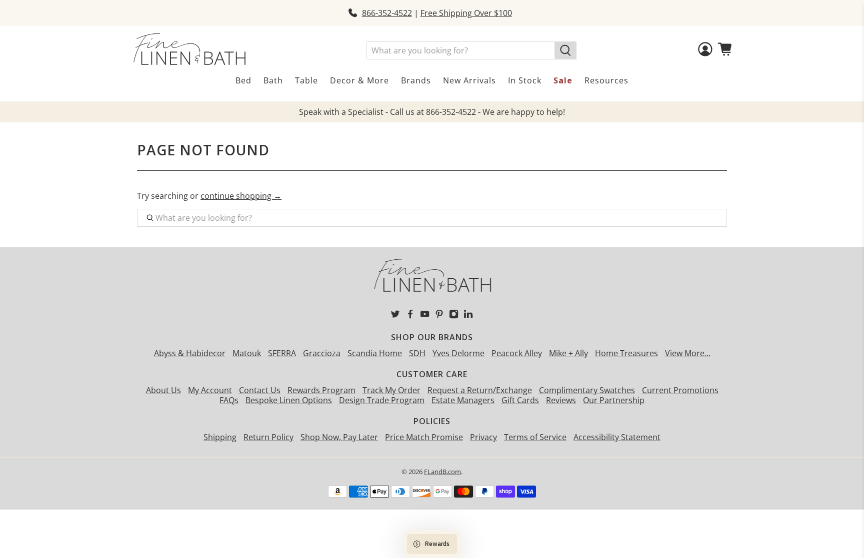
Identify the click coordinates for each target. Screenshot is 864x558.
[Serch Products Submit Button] (565, 50)
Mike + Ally (568, 353)
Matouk (246, 353)
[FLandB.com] (189, 49)
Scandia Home (375, 353)
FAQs (229, 400)
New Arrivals (469, 80)
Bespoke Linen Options (289, 400)
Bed (244, 80)
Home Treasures (626, 353)
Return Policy (269, 437)
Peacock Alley (517, 353)
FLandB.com (442, 471)
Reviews (561, 400)
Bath (273, 80)
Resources (606, 80)
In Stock (525, 80)
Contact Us (259, 390)
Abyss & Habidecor (190, 353)
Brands (416, 80)
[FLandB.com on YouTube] (425, 316)
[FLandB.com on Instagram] (453, 316)
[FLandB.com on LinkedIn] (468, 316)
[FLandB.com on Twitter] (395, 316)
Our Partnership (613, 400)
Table (306, 80)
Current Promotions (680, 390)
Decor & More (359, 80)
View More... (687, 353)
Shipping (220, 437)
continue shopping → (241, 195)
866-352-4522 (387, 12)
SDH (417, 353)
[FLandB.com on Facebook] (410, 316)
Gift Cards (520, 400)
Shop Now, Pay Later (339, 437)
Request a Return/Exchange (480, 390)
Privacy (483, 437)
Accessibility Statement (617, 437)
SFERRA (282, 353)
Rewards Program (322, 390)
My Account (210, 390)
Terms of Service (535, 437)
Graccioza (321, 353)
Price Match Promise (424, 437)
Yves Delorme (458, 353)
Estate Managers (463, 400)
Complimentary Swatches (587, 390)
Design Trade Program (381, 400)
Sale (563, 80)
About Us (163, 390)
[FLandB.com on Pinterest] (439, 316)
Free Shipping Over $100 (466, 12)
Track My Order (391, 390)
